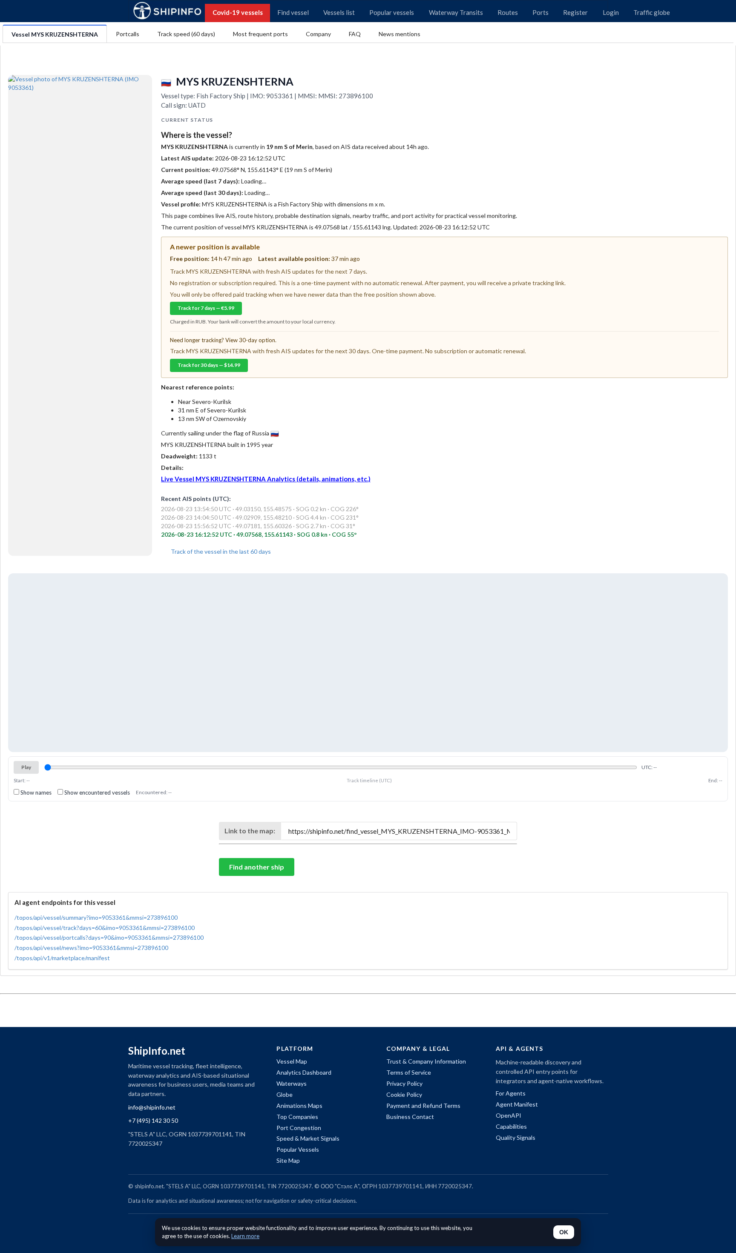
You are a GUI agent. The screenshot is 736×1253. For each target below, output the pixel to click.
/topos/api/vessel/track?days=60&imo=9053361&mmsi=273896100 (104, 927)
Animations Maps (299, 1105)
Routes (507, 12)
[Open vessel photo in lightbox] (80, 115)
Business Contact (410, 1116)
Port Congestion (298, 1127)
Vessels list (339, 12)
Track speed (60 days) (186, 33)
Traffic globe (651, 12)
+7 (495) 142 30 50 (153, 1120)
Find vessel (293, 12)
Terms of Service (408, 1072)
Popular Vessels (297, 1149)
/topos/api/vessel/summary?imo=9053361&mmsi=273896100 (96, 917)
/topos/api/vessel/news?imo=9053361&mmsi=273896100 (91, 947)
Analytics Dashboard (303, 1072)
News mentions (399, 33)
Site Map (288, 1160)
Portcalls (127, 33)
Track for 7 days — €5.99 (206, 308)
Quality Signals (515, 1137)
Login (611, 12)
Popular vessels (391, 12)
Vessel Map (291, 1061)
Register (575, 12)
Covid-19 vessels (238, 12)
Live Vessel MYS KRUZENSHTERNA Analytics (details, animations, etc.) (266, 479)
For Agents (511, 1093)
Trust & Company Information (426, 1061)
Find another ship (256, 867)
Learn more (245, 1236)
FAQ (355, 33)
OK (563, 1232)
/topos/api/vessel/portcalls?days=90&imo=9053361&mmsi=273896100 (109, 937)
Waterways (291, 1083)
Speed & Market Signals (307, 1138)
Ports (540, 12)
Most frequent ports (260, 33)
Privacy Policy (404, 1083)
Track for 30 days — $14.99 (209, 365)
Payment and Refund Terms (423, 1105)
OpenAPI (508, 1115)
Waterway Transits (456, 12)
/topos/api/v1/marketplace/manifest (62, 957)
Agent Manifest (517, 1104)
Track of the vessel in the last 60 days (220, 551)
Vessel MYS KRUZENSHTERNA (55, 34)
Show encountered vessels (96, 792)
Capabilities (511, 1126)
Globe (284, 1094)
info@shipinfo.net (151, 1107)
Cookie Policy (404, 1094)
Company (318, 33)
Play (26, 767)
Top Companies (297, 1116)
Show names (35, 792)
